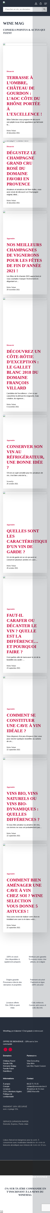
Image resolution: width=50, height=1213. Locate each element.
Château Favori (9, 1061)
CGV (5, 1091)
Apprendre (11, 238)
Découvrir (10, 71)
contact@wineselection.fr (37, 1086)
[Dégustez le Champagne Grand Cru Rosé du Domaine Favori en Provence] (25, 174)
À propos (6, 1084)
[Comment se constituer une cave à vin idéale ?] (25, 715)
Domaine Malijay (9, 1066)
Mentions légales (15, 1091)
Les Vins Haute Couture (36, 1066)
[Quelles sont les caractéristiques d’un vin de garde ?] (25, 532)
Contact (30, 1078)
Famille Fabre (8, 1068)
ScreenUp (10, 481)
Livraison (6, 1089)
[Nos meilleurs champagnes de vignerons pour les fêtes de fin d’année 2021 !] (25, 252)
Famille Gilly (8, 1063)
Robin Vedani (11, 131)
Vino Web (30, 1063)
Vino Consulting (33, 1061)
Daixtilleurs (7, 1071)
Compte (6, 1086)
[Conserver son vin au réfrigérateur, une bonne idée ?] (25, 452)
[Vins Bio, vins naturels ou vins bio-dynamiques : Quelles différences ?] (25, 799)
